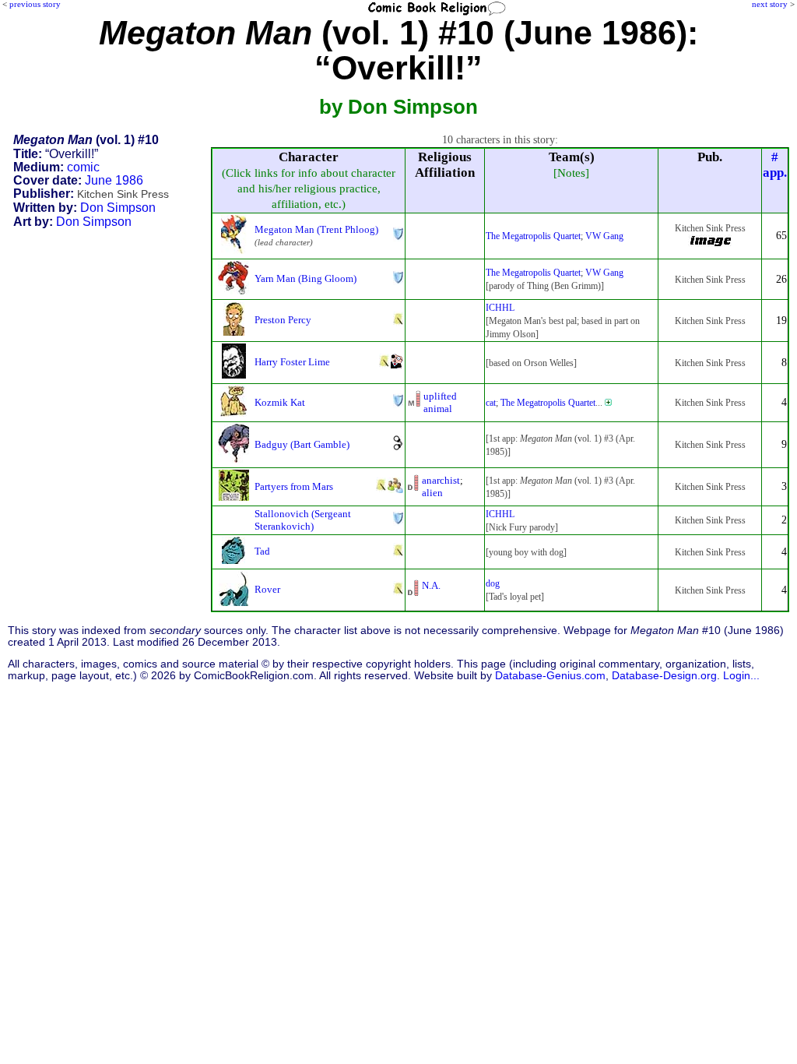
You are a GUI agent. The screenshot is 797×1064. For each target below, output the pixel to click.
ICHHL (500, 307)
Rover (267, 589)
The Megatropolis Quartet (533, 236)
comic (83, 167)
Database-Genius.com (550, 676)
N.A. (431, 585)
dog (493, 583)
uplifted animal (440, 402)
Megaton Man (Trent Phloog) (316, 229)
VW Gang (604, 236)
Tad (262, 551)
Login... (741, 676)
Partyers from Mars (294, 486)
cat (491, 402)
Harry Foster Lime (292, 362)
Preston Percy (283, 320)
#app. (775, 165)
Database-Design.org (664, 676)
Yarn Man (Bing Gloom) (305, 278)
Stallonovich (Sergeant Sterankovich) (303, 520)
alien (432, 493)
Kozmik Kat (280, 402)
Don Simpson (118, 207)
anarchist (441, 480)
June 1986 (114, 180)
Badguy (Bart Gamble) (302, 444)
